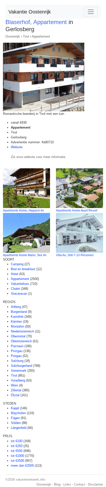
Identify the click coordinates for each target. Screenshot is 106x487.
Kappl (15, 408)
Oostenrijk (12, 36)
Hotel (14, 274)
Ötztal (15, 395)
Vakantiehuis (20, 284)
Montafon (17, 326)
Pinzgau (16, 351)
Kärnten (16, 321)
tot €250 (16, 446)
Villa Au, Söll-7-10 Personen (75, 255)
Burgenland (19, 312)
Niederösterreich (22, 331)
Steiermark (18, 370)
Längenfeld (18, 428)
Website (16, 147)
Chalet (15, 288)
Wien (14, 385)
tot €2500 (17, 460)
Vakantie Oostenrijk (29, 11)
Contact (79, 484)
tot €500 (16, 451)
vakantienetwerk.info (30, 479)
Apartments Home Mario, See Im (24, 255)
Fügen (15, 418)
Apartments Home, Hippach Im (23, 210)
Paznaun (17, 346)
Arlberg (16, 307)
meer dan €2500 (22, 465)
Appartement (41, 36)
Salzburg (17, 361)
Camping (17, 264)
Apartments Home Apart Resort (76, 210)
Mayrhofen (18, 413)
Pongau (16, 356)
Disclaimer (95, 484)
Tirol (26, 36)
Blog (57, 484)
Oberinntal (18, 336)
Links (67, 484)
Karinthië (17, 316)
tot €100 (16, 441)
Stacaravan (19, 293)
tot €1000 (17, 456)
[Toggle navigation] (91, 12)
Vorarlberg (18, 380)
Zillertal (16, 390)
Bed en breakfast (23, 269)
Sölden (16, 423)
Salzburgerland (21, 366)
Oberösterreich (21, 341)
